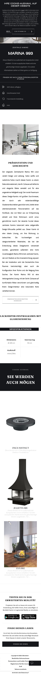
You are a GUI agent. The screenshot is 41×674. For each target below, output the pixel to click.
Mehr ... (8, 31)
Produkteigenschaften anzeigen (18, 300)
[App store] (28, 618)
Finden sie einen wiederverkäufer (20, 645)
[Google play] (12, 618)
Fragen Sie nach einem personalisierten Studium (20, 78)
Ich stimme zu (20, 31)
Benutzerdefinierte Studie (35, 663)
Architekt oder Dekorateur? (20, 672)
